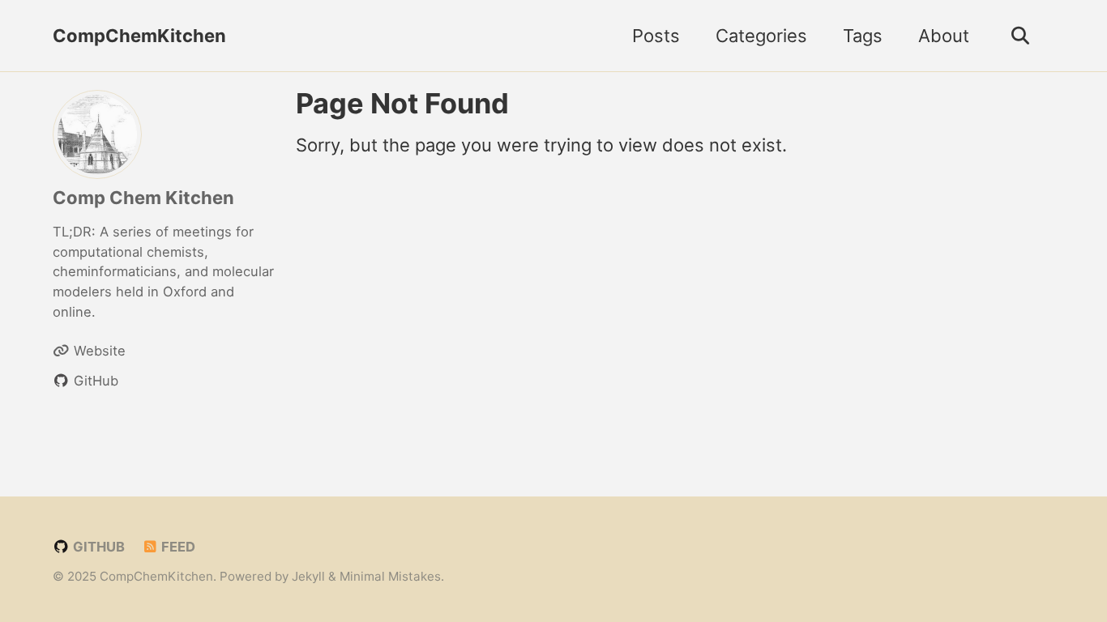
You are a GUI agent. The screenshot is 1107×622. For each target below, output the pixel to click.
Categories (761, 35)
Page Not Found (402, 103)
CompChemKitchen (139, 35)
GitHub (97, 547)
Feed (176, 547)
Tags (863, 35)
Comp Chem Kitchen (143, 197)
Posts (656, 35)
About (943, 35)
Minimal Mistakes (390, 576)
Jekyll (308, 576)
